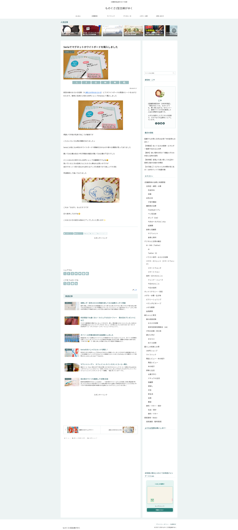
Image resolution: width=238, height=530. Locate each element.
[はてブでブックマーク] (105, 82)
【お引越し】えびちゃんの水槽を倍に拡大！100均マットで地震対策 (159, 168)
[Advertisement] (100, 252)
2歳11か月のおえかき (93, 92)
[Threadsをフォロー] (68, 283)
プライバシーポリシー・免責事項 (166, 524)
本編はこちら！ (160, 510)
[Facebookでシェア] (86, 82)
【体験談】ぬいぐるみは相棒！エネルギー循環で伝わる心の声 (159, 147)
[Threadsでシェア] (95, 82)
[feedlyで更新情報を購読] (72, 283)
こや (160, 100)
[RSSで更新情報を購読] (76, 283)
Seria (87, 233)
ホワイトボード (103, 233)
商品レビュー (79, 233)
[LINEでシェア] (114, 82)
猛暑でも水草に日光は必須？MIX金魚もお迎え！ (160, 140)
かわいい (93, 233)
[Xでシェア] (76, 82)
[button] (174, 30)
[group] (71, 31)
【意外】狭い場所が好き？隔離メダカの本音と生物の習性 (159, 154)
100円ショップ (69, 233)
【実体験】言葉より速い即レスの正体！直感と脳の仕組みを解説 (159, 161)
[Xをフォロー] (65, 283)
